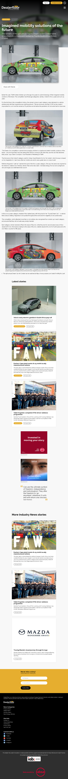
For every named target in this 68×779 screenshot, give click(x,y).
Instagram (9, 742)
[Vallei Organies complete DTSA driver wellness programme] (34, 395)
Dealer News (7, 710)
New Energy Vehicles (19, 326)
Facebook (8, 733)
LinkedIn (8, 740)
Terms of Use (7, 727)
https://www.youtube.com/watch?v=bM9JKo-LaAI (50, 273)
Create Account (56, 3)
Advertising (7, 723)
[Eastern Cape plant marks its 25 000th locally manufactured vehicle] (34, 346)
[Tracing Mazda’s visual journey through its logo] (34, 632)
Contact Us (6, 720)
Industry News (6, 19)
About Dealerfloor (8, 722)
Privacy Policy (7, 725)
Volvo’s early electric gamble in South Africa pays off (33, 317)
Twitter (8, 736)
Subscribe (25, 688)
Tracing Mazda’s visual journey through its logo (31, 650)
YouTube (8, 738)
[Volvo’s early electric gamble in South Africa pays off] (34, 300)
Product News (7, 708)
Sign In (46, 3)
